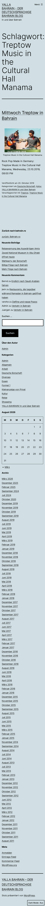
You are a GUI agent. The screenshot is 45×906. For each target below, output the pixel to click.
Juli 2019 (6, 524)
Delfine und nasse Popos (24, 301)
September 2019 (10, 516)
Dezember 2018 (10, 553)
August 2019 (8, 520)
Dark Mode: (33, 903)
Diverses (6, 377)
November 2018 (10, 557)
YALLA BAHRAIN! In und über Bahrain (19, 189)
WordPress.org (9, 865)
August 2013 (8, 762)
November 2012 (10, 787)
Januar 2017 (8, 647)
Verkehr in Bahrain (21, 306)
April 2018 (7, 585)
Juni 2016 (7, 672)
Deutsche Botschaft (26, 186)
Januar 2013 (8, 779)
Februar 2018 (8, 594)
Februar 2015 (8, 734)
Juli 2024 (6, 495)
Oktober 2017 (9, 610)
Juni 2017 (6, 627)
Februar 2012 (8, 816)
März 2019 (7, 540)
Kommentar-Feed (10, 861)
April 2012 (7, 808)
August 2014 (8, 750)
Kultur (38, 186)
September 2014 (10, 746)
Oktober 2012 (9, 791)
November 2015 (10, 701)
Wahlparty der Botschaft (14, 261)
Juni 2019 (7, 528)
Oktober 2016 (9, 660)
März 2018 (7, 590)
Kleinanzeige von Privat (14, 389)
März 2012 (7, 812)
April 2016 (7, 680)
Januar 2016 (8, 692)
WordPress (29, 895)
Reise (4, 397)
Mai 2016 (6, 676)
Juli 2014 (6, 754)
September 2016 (10, 664)
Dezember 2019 (10, 503)
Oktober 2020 (9, 499)
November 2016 (10, 655)
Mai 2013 (6, 771)
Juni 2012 (7, 799)
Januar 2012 (8, 820)
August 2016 (8, 668)
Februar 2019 (8, 544)
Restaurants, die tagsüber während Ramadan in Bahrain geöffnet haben (21, 293)
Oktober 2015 (9, 705)
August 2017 (8, 618)
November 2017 (10, 606)
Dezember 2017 (10, 602)
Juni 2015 (7, 721)
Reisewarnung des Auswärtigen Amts (21, 248)
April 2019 (7, 536)
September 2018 (10, 565)
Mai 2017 (6, 631)
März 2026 (7, 478)
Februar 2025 (8, 487)
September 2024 (10, 491)
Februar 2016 (8, 688)
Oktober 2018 (9, 561)
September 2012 (10, 795)
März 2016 (7, 684)
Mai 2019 (6, 532)
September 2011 (10, 836)
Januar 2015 (8, 738)
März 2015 (7, 730)
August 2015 (8, 713)
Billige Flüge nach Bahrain (15, 265)
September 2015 (10, 709)
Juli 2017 (6, 623)
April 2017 (7, 635)
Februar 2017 (8, 643)
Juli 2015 (6, 717)
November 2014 (10, 742)
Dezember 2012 (10, 783)
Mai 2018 (6, 581)
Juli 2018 (6, 573)
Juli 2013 (6, 766)
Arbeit (5, 369)
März (7, 467)
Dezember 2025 (10, 483)
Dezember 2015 (10, 697)
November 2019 (10, 507)
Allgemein (7, 365)
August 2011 (8, 841)
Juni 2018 (7, 577)
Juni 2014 (7, 758)
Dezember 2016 (10, 651)
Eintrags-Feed (9, 857)
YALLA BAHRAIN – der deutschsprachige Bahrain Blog (17, 884)
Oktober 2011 (8, 832)
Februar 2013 (8, 775)
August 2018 (8, 569)
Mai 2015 (6, 725)
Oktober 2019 (9, 511)
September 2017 (10, 614)
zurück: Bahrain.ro (11, 236)
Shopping (7, 402)
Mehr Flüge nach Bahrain (14, 269)
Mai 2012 (6, 804)
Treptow (24, 193)
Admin (5, 348)
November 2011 (10, 828)
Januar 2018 (8, 598)
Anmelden (7, 852)
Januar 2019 (8, 549)
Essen (5, 381)
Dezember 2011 (9, 824)
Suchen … (7, 316)
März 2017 (7, 639)
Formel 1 (6, 385)
